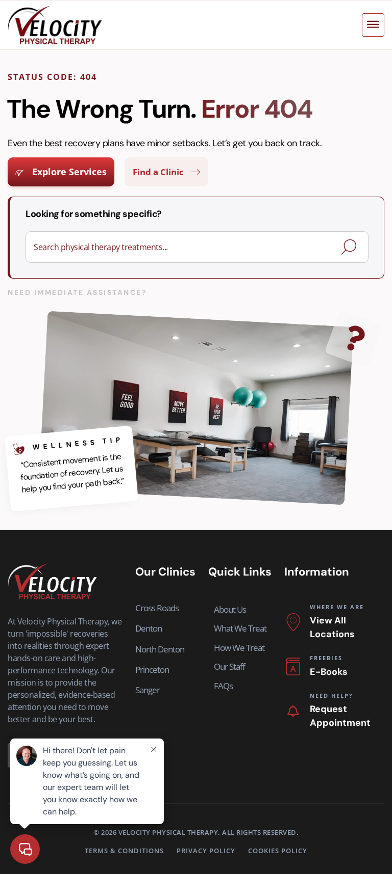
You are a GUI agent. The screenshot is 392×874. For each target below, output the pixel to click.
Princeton (152, 669)
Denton (148, 628)
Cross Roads (157, 608)
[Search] (350, 247)
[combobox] (185, 247)
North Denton (159, 649)
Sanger (147, 690)
